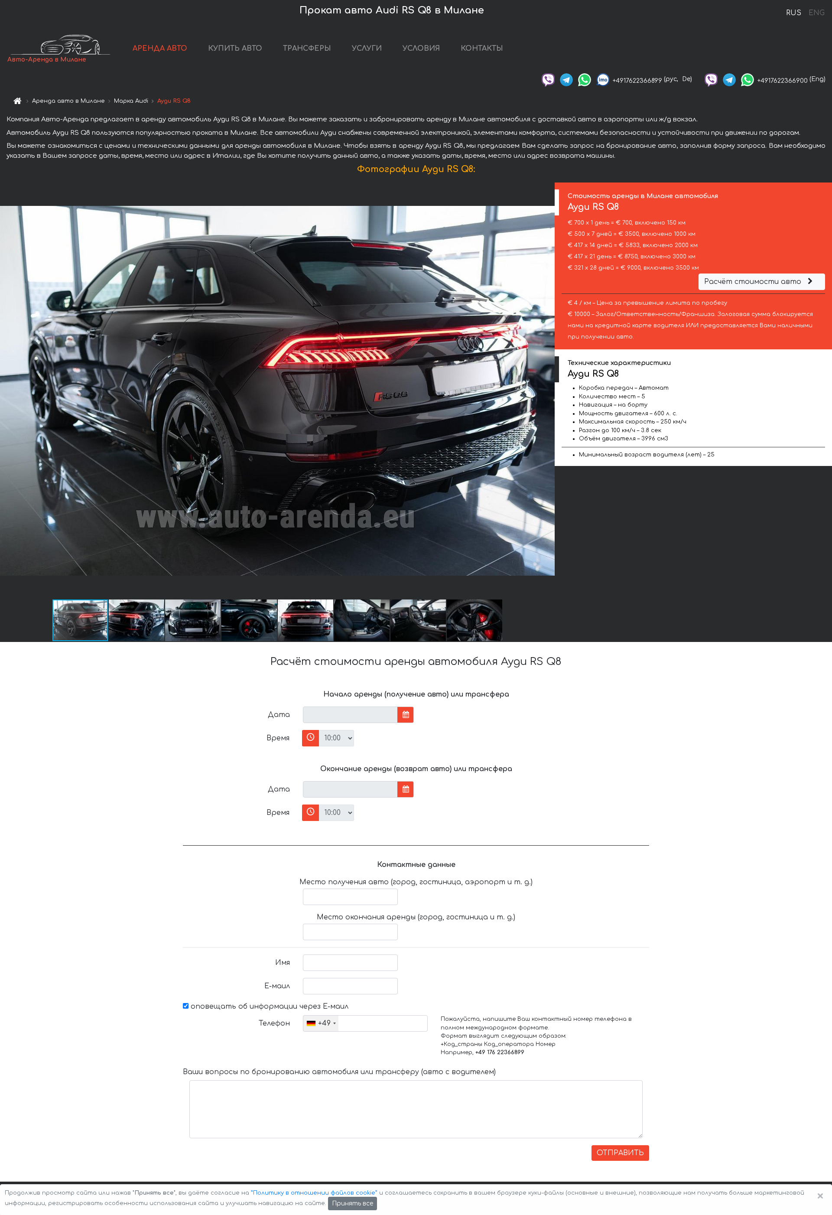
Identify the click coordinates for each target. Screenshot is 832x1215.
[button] (137, 620)
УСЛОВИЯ (421, 48)
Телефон (274, 1023)
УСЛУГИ (367, 48)
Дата (279, 715)
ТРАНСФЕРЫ (307, 48)
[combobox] (320, 1023)
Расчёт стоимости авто (753, 282)
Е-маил (277, 986)
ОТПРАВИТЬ (620, 1153)
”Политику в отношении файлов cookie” (314, 1193)
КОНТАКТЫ (482, 48)
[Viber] (548, 79)
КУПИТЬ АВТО (235, 48)
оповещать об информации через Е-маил (268, 1006)
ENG (816, 13)
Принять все (352, 1203)
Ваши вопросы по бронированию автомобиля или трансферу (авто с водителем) (339, 1072)
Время (277, 738)
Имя (282, 963)
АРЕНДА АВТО (160, 48)
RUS (793, 13)
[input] (350, 715)
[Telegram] (566, 79)
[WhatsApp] (584, 79)
